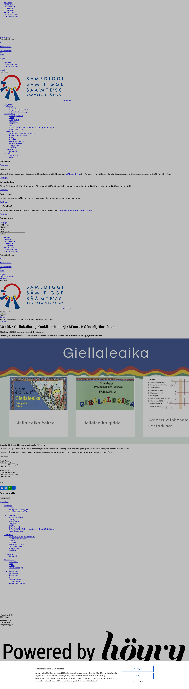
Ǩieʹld (138, 676)
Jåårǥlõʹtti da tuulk (10, 14)
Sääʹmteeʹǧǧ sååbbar (16, 116)
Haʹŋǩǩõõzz (13, 147)
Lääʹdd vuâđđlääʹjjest (73, 174)
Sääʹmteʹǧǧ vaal (14, 527)
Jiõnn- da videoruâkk (16, 579)
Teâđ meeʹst (8, 5)
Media (11, 157)
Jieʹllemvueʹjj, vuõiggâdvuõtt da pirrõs (22, 133)
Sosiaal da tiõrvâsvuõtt (16, 141)
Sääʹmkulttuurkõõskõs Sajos (18, 112)
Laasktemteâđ (13, 155)
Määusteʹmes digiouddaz (17, 583)
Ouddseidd (8, 3)
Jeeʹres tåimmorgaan (16, 129)
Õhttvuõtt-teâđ (9, 12)
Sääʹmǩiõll (12, 139)
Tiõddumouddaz (14, 581)
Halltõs (11, 118)
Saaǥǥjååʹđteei (14, 120)
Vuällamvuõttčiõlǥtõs (16, 568)
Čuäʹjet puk (4, 165)
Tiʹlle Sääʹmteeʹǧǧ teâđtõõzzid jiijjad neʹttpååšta (75, 210)
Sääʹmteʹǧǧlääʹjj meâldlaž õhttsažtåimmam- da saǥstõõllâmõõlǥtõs (31, 127)
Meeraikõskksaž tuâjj (16, 143)
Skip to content (5, 37)
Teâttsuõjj (12, 566)
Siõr (10, 577)
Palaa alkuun (4, 502)
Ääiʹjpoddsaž (8, 10)
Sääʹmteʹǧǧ (12, 108)
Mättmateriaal (13, 573)
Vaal (10, 126)
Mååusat (3, 321)
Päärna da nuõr (14, 145)
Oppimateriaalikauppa (7, 276)
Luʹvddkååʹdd (13, 122)
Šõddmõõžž (13, 151)
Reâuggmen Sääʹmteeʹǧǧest (18, 110)
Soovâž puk (138, 669)
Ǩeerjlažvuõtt (13, 575)
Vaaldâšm (12, 124)
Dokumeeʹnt (8, 62)
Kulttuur (12, 137)
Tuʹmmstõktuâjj (9, 7)
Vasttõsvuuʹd (8, 8)
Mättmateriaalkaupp (11, 16)
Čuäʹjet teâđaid (138, 682)
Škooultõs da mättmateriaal (18, 135)
